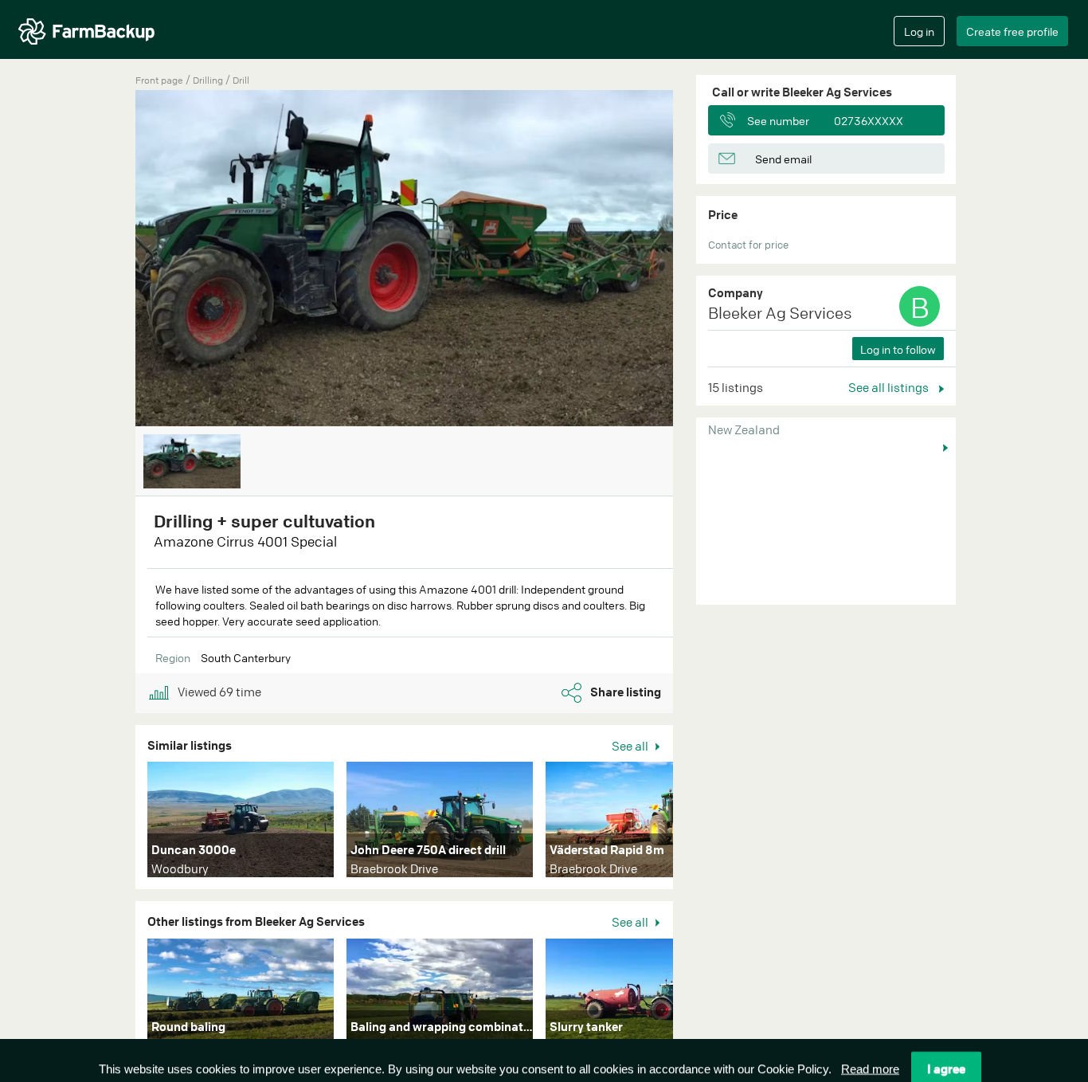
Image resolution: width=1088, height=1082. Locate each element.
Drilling (209, 80)
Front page (159, 80)
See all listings (889, 387)
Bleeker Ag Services (780, 313)
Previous (111, 259)
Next (697, 823)
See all (631, 746)
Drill (241, 80)
